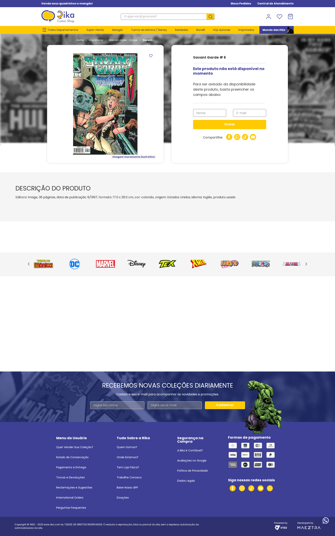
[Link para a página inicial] (80, 40)
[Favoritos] (279, 17)
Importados (96, 40)
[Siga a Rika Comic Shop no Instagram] (242, 488)
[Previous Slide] (29, 264)
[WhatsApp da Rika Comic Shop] (270, 488)
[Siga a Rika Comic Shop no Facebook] (233, 488)
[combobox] (167, 17)
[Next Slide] (306, 264)
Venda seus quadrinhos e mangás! (67, 3)
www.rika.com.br (53, 524)
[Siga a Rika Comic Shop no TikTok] (251, 488)
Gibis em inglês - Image (123, 40)
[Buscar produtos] (211, 17)
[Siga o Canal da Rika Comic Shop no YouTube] (260, 488)
